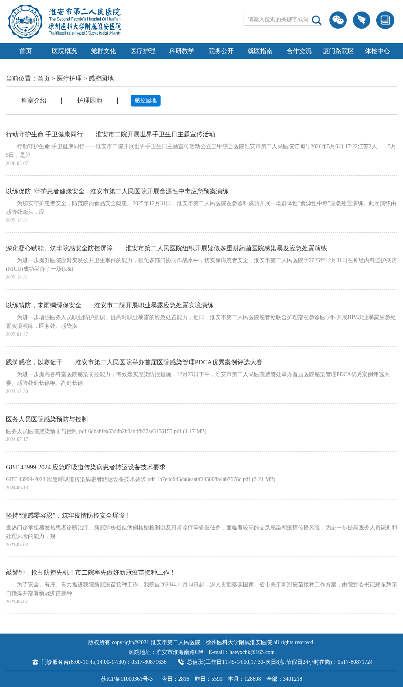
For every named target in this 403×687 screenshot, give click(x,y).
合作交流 (299, 51)
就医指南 (260, 51)
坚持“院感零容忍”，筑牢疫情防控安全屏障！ (68, 515)
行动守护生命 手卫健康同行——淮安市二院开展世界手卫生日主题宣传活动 (110, 134)
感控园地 (101, 78)
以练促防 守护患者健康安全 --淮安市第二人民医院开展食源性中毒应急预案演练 (117, 191)
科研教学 (181, 51)
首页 (25, 51)
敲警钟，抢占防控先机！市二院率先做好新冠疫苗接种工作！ (91, 572)
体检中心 (377, 51)
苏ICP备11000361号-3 (127, 679)
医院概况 (64, 51)
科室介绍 (33, 100)
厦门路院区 (338, 51)
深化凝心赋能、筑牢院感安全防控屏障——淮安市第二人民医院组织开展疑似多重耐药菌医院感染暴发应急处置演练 (166, 248)
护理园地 (89, 100)
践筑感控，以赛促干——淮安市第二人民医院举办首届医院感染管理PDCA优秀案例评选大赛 (134, 362)
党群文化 (103, 51)
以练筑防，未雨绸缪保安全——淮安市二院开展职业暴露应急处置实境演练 (110, 305)
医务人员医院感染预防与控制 (47, 419)
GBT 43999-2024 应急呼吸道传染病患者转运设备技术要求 (86, 467)
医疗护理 (142, 51)
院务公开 (221, 51)
